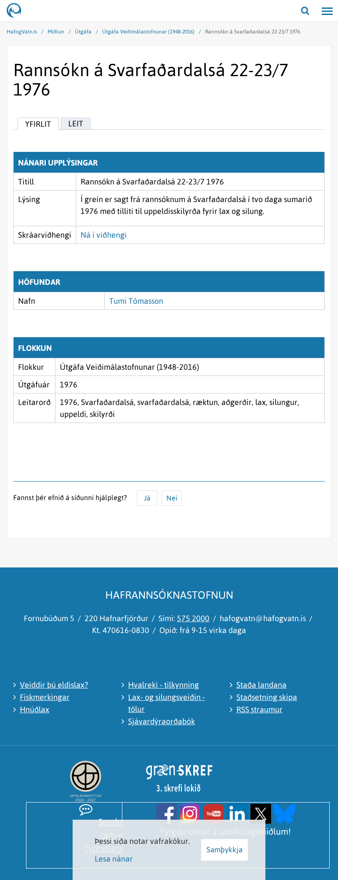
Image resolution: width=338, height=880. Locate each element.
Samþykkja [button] (224, 849)
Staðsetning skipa (266, 697)
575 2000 (193, 618)
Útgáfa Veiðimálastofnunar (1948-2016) (148, 32)
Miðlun (56, 32)
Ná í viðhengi (104, 234)
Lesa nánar (114, 858)
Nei (171, 498)
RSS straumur (259, 709)
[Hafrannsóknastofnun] (18, 11)
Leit (75, 123)
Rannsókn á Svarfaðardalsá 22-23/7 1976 (252, 32)
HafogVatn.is (22, 32)
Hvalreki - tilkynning (163, 684)
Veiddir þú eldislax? (54, 684)
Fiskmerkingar (45, 697)
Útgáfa (83, 32)
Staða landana (261, 684)
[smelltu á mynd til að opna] (166, 813)
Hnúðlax (34, 709)
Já (147, 498)
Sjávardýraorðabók (161, 721)
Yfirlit (38, 124)
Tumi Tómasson (136, 301)
